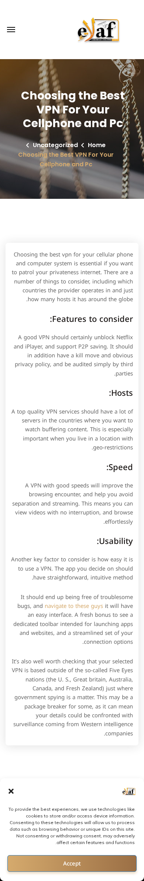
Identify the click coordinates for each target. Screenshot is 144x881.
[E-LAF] (99, 30)
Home (97, 145)
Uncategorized (55, 145)
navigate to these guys (74, 606)
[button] (11, 791)
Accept (72, 863)
